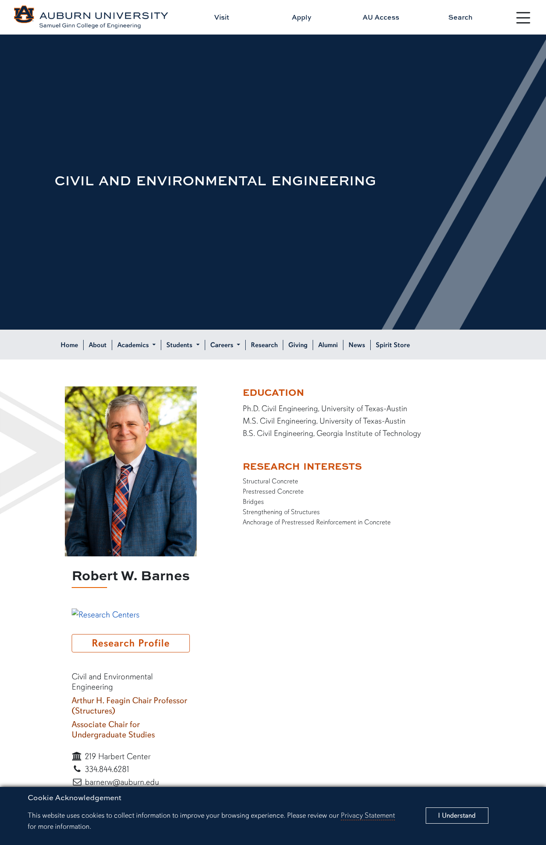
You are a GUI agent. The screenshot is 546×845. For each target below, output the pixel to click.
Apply (301, 17)
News (357, 345)
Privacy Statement (368, 815)
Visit (221, 17)
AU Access (381, 17)
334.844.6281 (106, 769)
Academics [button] (134, 345)
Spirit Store (393, 345)
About (98, 345)
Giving (298, 345)
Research (264, 345)
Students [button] (180, 345)
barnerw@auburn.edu (121, 782)
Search (460, 17)
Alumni (328, 345)
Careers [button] (222, 345)
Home (69, 345)
